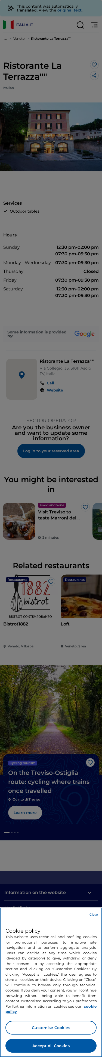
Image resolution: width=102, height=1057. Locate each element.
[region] (51, 982)
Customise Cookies (51, 1027)
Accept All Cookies (51, 1045)
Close (93, 914)
